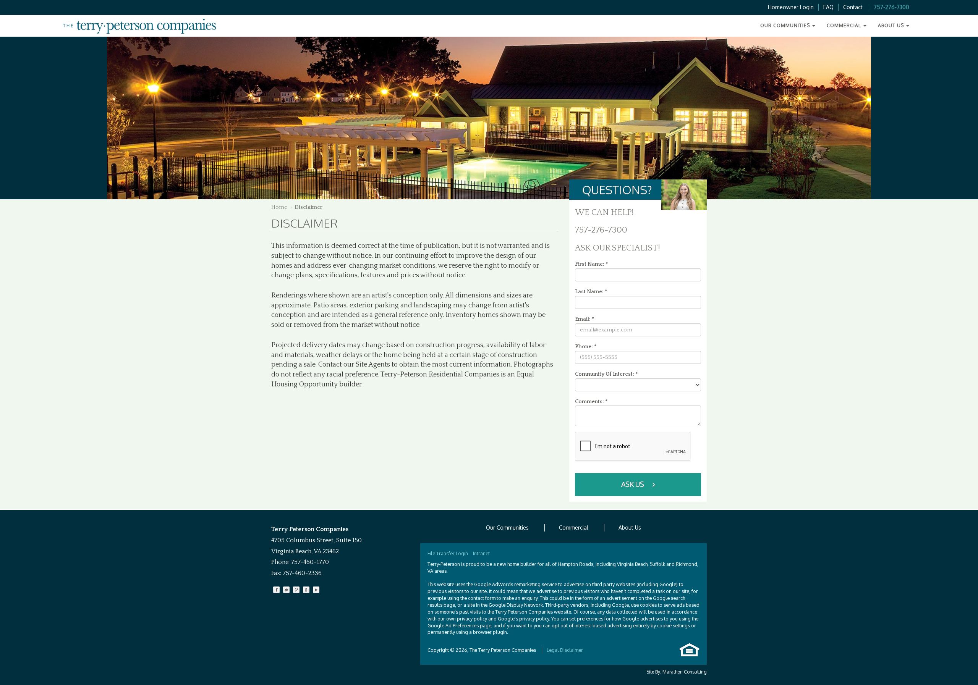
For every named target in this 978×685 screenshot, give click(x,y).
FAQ (828, 7)
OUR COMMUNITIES (785, 25)
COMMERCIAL (845, 25)
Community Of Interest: (606, 374)
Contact (853, 7)
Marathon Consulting (684, 672)
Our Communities (507, 527)
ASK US (633, 484)
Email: (584, 319)
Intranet (481, 553)
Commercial (573, 527)
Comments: (591, 402)
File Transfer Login (447, 553)
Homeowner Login (791, 7)
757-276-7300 (891, 7)
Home (279, 207)
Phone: (585, 347)
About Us (630, 527)
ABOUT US (891, 25)
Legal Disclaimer (565, 650)
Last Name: (591, 292)
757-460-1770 (310, 562)
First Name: (591, 264)
